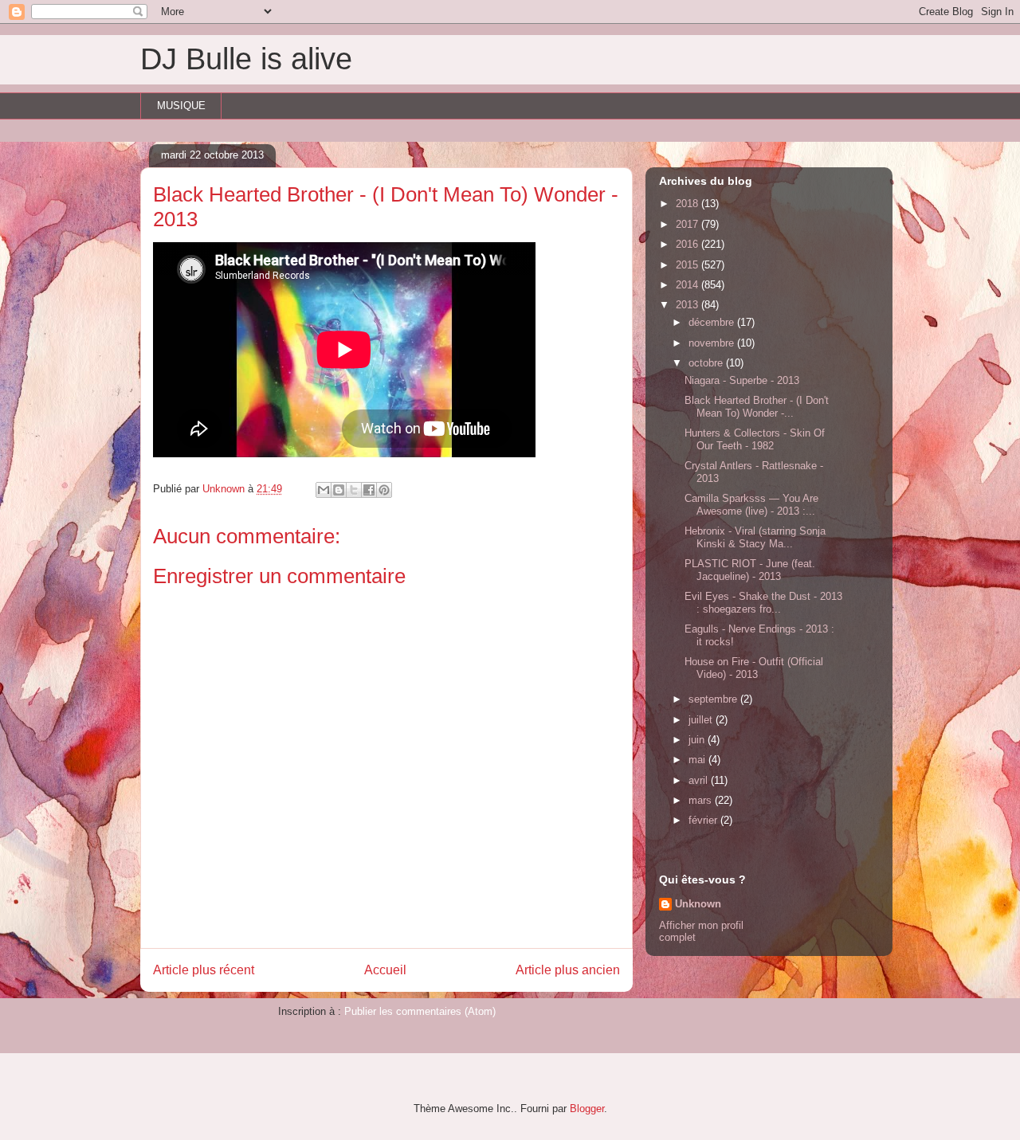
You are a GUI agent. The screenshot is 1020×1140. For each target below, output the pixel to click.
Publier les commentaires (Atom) (420, 1011)
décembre (712, 322)
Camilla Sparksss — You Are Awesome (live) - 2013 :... (751, 504)
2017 (688, 224)
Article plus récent (203, 970)
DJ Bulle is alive (246, 59)
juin (698, 740)
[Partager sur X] (354, 490)
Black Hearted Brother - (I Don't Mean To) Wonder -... (757, 406)
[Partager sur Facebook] (369, 490)
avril (699, 780)
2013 (688, 305)
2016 (688, 244)
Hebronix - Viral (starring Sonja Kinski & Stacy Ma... (755, 537)
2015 (688, 265)
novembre (712, 343)
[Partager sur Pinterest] (384, 490)
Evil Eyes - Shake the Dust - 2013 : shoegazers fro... (763, 602)
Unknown (698, 904)
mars (701, 800)
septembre (714, 699)
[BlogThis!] (339, 490)
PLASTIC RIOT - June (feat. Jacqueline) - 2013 (750, 570)
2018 (688, 204)
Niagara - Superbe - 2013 (742, 380)
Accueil (385, 970)
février (704, 820)
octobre (707, 363)
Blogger (587, 1109)
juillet (702, 720)
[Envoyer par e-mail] (324, 490)
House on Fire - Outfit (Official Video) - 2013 (754, 668)
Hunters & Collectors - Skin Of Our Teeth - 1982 (755, 439)
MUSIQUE (181, 106)
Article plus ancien (568, 970)
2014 (688, 285)
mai (698, 760)
